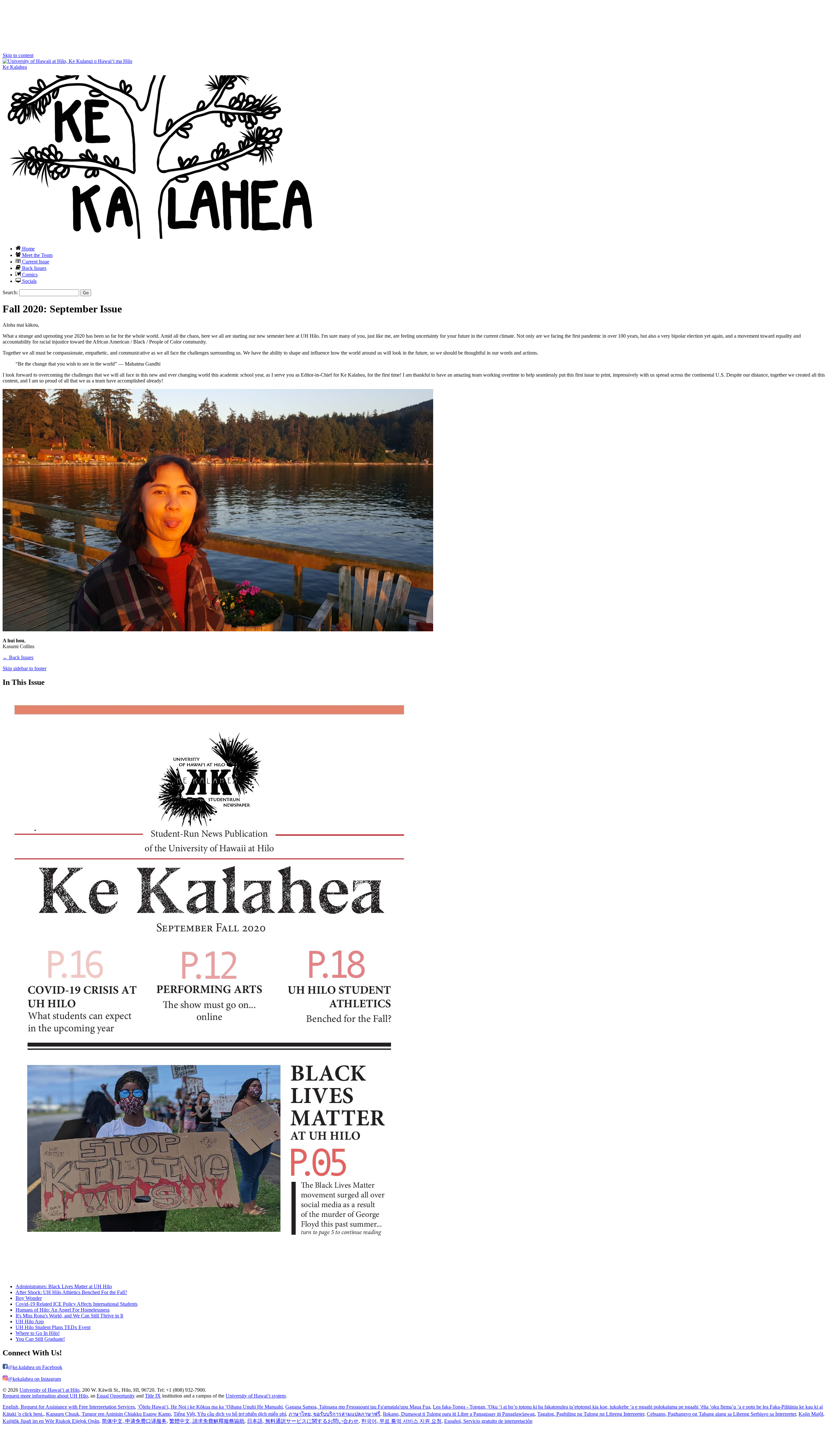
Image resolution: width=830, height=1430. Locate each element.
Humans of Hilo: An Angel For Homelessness (63, 1310)
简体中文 (134, 1421)
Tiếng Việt (229, 1414)
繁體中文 (206, 1421)
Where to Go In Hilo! (38, 1333)
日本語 (303, 1421)
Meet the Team (37, 255)
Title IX (153, 1396)
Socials (29, 281)
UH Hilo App (30, 1321)
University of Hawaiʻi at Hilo (49, 1390)
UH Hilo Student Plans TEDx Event (53, 1327)
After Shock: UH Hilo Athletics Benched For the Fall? (71, 1292)
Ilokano (459, 1414)
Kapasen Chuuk (108, 1414)
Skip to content (18, 55)
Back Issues (33, 268)
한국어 (401, 1421)
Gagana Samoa (357, 1407)
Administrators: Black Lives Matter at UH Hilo (64, 1286)
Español (488, 1421)
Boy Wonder (29, 1298)
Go (86, 292)
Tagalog (590, 1414)
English (69, 1407)
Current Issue (35, 261)
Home (28, 248)
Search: (10, 292)
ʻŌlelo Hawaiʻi (210, 1407)
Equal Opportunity (116, 1396)
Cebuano (721, 1414)
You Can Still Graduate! (40, 1339)
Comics (29, 274)
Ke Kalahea (15, 67)
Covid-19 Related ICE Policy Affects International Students (76, 1304)
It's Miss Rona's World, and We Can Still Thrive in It (69, 1315)
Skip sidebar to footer (24, 668)
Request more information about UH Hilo (45, 1396)
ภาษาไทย (334, 1414)
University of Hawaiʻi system (256, 1396)
